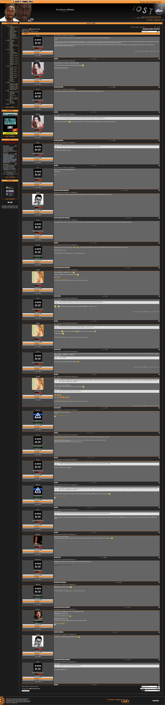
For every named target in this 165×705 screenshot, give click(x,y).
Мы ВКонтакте (13, 35)
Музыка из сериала (14, 97)
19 (77, 509)
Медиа (7, 90)
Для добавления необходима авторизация (10, 172)
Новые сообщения (135, 27)
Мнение (11, 46)
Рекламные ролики (14, 91)
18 (77, 484)
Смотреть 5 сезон (14, 87)
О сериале (12, 27)
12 (77, 323)
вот (60, 611)
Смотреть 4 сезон (14, 86)
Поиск (155, 27)
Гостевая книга (13, 34)
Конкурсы (12, 33)
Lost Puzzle (12, 93)
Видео (11, 42)
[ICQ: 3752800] (62, 190)
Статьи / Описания (10, 49)
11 (37, 29)
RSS (158, 27)
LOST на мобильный (12, 29)
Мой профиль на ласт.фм (59, 250)
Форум (7, 104)
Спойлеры (12, 41)
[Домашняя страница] (59, 86)
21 (75, 559)
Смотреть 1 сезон (14, 83)
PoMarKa (32, 30)
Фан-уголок (8, 99)
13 (77, 351)
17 (77, 459)
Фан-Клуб (12, 102)
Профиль (67, 536)
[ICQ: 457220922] (59, 582)
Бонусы (11, 80)
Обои (11, 94)
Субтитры (12, 79)
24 (75, 634)
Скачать (8, 65)
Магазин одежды (13, 30)
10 (36, 29)
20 (75, 534)
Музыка (32, 31)
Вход (160, 17)
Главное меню (9, 25)
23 (75, 609)
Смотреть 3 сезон (14, 85)
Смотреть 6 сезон (14, 88)
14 (77, 376)
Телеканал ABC (13, 89)
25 (75, 661)
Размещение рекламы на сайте (14, 38)
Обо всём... (27, 31)
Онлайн (8, 82)
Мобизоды (12, 92)
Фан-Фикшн (12, 103)
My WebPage (57, 636)
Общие (11, 48)
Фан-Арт (11, 100)
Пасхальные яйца (14, 45)
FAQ (11, 39)
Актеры (11, 50)
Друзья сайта (13, 32)
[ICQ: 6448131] (63, 217)
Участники (142, 27)
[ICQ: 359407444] (63, 267)
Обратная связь (13, 36)
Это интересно (13, 52)
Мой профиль (57, 171)
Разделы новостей (10, 40)
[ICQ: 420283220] (59, 296)
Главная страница (140, 17)
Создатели (12, 51)
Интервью (12, 44)
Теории (11, 43)
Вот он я (56, 413)
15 (77, 410)
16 (77, 434)
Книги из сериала (13, 98)
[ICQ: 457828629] (62, 86)
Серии (11, 47)
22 (75, 584)
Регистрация (155, 17)
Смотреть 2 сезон (14, 84)
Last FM (36, 31)
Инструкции (12, 81)
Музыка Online (148, 17)
